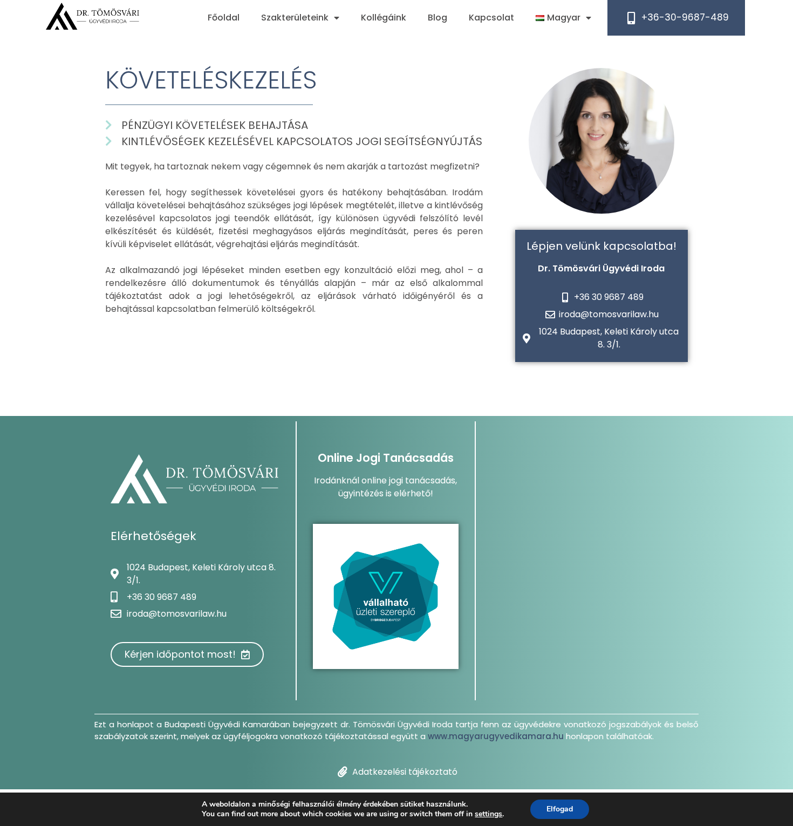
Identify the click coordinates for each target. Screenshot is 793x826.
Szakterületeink (295, 17)
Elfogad (559, 809)
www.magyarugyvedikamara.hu (496, 736)
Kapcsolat (491, 17)
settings (488, 814)
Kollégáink (383, 17)
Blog (437, 17)
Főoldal (224, 17)
